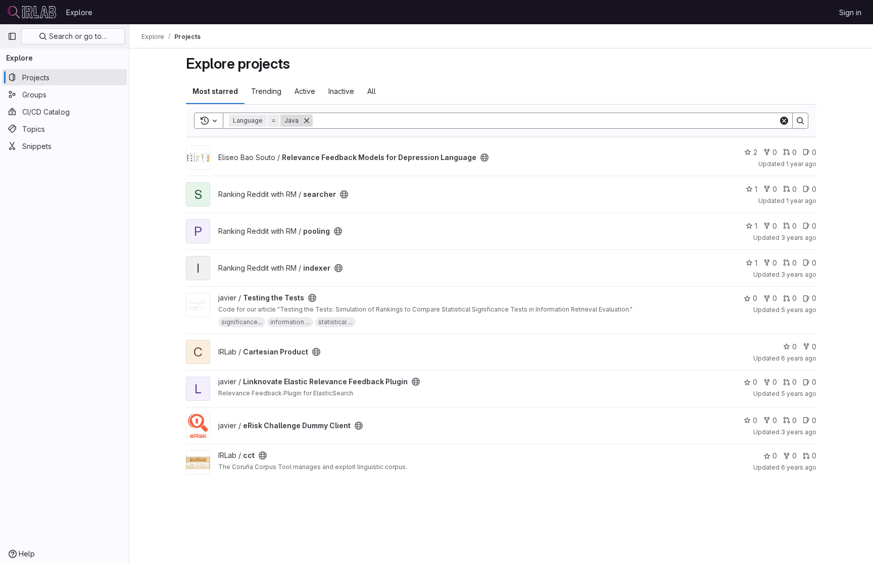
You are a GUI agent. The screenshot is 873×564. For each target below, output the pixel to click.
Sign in (850, 12)
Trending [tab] (266, 91)
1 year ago (801, 164)
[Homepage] (32, 12)
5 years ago (798, 310)
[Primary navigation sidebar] (12, 36)
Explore (79, 12)
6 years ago (798, 358)
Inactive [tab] (341, 91)
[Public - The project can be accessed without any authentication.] (484, 157)
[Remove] (307, 121)
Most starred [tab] (215, 91)
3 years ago (798, 237)
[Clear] (784, 121)
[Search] (800, 121)
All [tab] (371, 91)
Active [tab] (305, 91)
